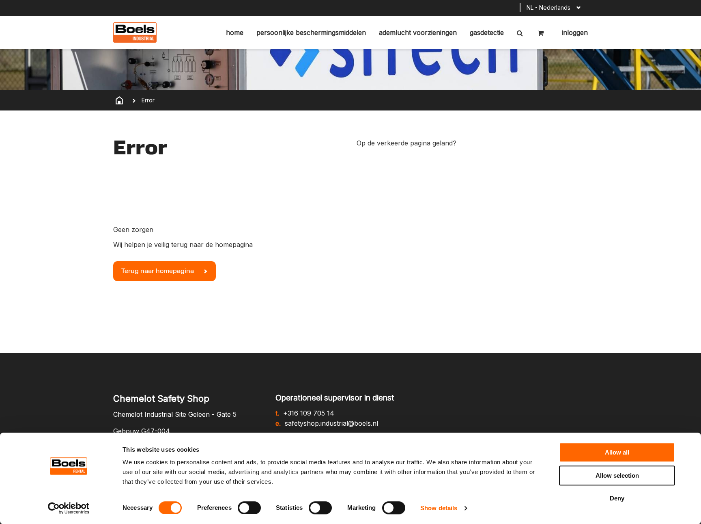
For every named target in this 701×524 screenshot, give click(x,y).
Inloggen (574, 32)
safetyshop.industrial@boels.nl (331, 423)
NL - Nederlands (548, 7)
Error (148, 100)
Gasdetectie (487, 32)
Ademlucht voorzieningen (418, 32)
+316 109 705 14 (308, 413)
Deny (617, 498)
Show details (438, 508)
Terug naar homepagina (158, 271)
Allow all (617, 452)
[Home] (119, 100)
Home (234, 32)
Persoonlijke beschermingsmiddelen (311, 32)
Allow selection (617, 475)
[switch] (249, 507)
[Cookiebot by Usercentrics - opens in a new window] (68, 508)
